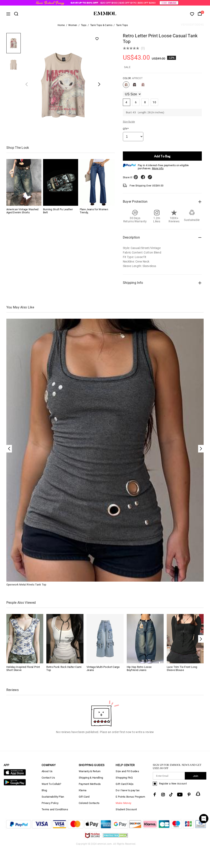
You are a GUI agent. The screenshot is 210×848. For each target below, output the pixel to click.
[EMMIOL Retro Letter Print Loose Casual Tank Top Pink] (143, 86)
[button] (201, 639)
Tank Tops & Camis (101, 25)
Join (195, 776)
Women (72, 25)
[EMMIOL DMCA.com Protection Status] (115, 838)
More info (158, 168)
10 (154, 102)
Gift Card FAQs (125, 783)
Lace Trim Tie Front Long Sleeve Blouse (182, 668)
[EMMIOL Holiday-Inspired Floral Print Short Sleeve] (24, 638)
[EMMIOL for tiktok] (170, 794)
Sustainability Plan (53, 796)
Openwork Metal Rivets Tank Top (26, 584)
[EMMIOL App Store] (15, 774)
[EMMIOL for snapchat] (198, 794)
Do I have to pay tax (127, 790)
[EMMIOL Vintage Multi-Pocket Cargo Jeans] (105, 638)
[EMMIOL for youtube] (180, 794)
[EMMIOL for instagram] (163, 794)
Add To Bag (162, 156)
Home (61, 25)
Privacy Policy (50, 803)
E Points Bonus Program (130, 796)
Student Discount (126, 809)
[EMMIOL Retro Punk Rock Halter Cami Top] (64, 638)
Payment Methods (90, 783)
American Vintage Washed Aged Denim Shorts (22, 211)
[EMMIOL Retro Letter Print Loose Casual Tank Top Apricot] (126, 86)
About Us (47, 771)
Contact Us (48, 777)
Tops (84, 25)
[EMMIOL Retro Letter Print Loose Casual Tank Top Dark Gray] (134, 86)
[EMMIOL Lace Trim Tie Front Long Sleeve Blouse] (185, 638)
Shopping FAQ (124, 777)
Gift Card (84, 796)
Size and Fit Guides (127, 771)
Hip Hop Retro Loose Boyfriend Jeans (139, 668)
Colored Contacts (89, 803)
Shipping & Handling (91, 777)
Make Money (123, 803)
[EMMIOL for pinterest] (189, 794)
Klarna (83, 790)
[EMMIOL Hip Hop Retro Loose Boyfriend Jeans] (145, 638)
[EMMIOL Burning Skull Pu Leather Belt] (60, 182)
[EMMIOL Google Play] (15, 784)
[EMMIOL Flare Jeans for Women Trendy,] (97, 182)
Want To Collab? (51, 783)
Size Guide (129, 121)
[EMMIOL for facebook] (154, 794)
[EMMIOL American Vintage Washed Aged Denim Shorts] (23, 182)
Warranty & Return (90, 771)
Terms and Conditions (55, 809)
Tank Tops (122, 25)
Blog (44, 790)
